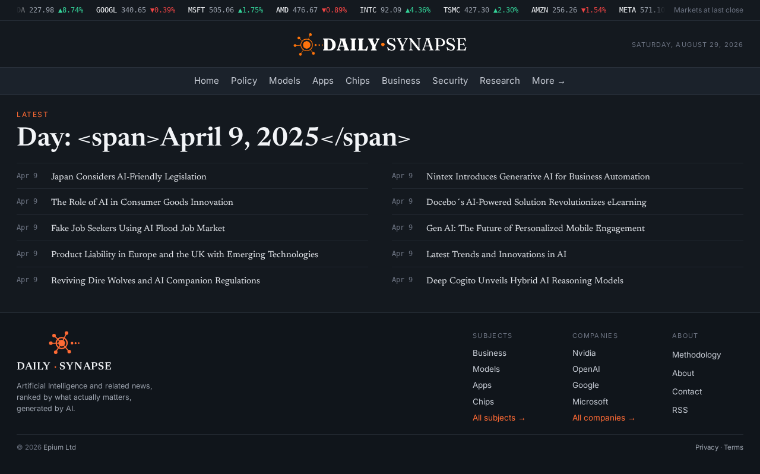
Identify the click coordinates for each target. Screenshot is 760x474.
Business (401, 80)
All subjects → (499, 417)
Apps (323, 80)
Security (450, 80)
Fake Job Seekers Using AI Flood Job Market (138, 229)
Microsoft (590, 401)
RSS (680, 410)
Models (284, 80)
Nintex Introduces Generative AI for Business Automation (538, 177)
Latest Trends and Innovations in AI (496, 255)
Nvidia (584, 353)
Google (585, 385)
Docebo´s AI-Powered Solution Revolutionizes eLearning (536, 202)
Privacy (706, 447)
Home (206, 80)
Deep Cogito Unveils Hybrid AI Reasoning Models (524, 281)
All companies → (604, 417)
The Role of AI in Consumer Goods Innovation (142, 202)
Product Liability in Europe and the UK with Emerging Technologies (184, 255)
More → (549, 80)
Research (500, 80)
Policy (244, 80)
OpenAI (586, 369)
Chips (358, 80)
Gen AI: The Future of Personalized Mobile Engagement (535, 229)
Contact (687, 391)
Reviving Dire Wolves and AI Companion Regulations (155, 281)
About (683, 373)
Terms (733, 447)
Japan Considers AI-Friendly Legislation (129, 177)
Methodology (696, 354)
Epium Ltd (59, 447)
